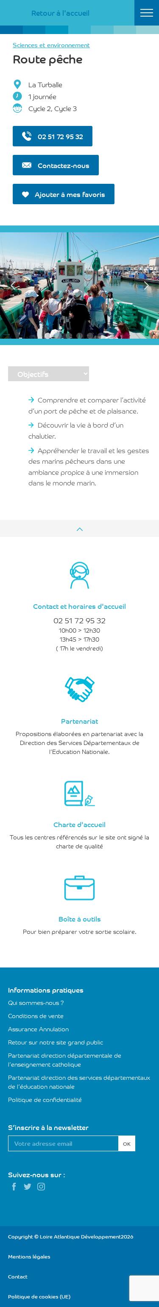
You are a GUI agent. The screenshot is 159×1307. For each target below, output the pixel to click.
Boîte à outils (80, 919)
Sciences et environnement (51, 45)
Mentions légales (29, 1256)
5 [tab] (90, 336)
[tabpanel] (79, 285)
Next (146, 285)
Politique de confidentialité (45, 1099)
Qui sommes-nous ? (36, 1002)
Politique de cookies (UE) (39, 1296)
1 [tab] (48, 336)
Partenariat (79, 721)
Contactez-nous (62, 165)
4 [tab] (79, 336)
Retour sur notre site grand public (55, 1042)
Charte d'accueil (79, 824)
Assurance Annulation (38, 1029)
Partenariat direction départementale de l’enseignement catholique (64, 1059)
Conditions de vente (36, 1015)
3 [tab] (69, 336)
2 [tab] (58, 336)
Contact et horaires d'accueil (79, 606)
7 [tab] (111, 336)
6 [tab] (101, 336)
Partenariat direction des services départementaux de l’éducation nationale (79, 1081)
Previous (12, 285)
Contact (18, 1276)
